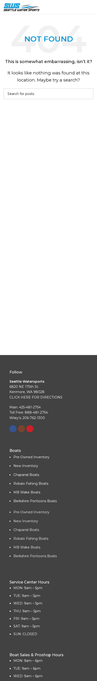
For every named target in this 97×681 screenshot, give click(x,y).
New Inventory (25, 466)
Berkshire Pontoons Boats (35, 501)
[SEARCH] (88, 93)
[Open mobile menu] (91, 7)
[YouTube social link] (29, 428)
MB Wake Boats (26, 492)
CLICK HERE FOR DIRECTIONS (35, 397)
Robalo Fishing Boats (30, 483)
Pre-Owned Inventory (31, 457)
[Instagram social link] (21, 428)
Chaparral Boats (26, 475)
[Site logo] (22, 6)
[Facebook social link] (12, 428)
